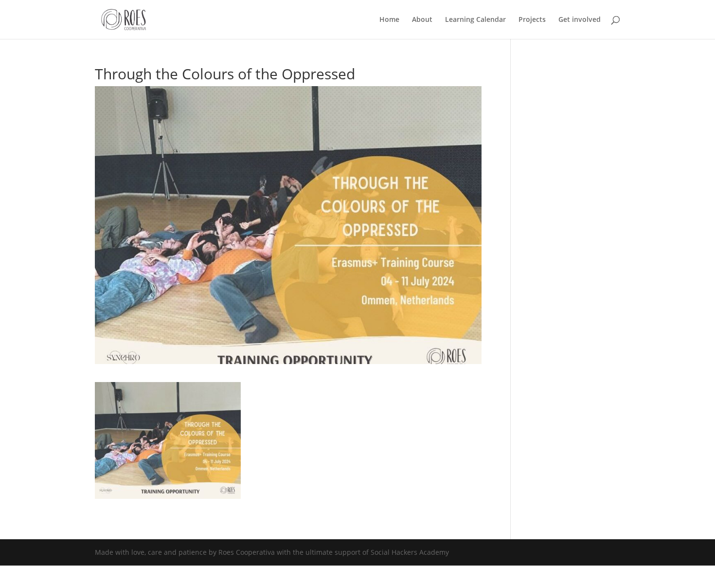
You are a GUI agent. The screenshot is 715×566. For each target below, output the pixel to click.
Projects (532, 20)
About (422, 20)
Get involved (579, 20)
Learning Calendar (475, 20)
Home (389, 20)
